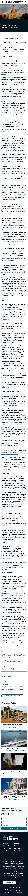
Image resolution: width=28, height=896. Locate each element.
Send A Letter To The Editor (13, 696)
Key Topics (17, 843)
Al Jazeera (17, 129)
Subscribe (13, 828)
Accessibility (19, 892)
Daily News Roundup (6, 676)
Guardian (20, 84)
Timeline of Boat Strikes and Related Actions (13, 749)
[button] (25, 2)
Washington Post (16, 199)
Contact (5, 850)
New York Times (13, 405)
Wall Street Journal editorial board (16, 272)
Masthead (6, 845)
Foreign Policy (5, 387)
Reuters (3, 74)
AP (9, 604)
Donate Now (9, 882)
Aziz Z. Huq (22, 799)
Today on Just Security (9, 815)
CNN (13, 260)
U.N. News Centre (16, 150)
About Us (6, 843)
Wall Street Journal (17, 424)
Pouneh (5, 684)
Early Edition (6, 813)
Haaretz (3, 98)
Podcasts (17, 850)
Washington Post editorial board (9, 454)
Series (16, 845)
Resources (17, 848)
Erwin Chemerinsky (13, 799)
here (2, 44)
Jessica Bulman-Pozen (13, 775)
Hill (2, 213)
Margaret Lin (18, 750)
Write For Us (7, 848)
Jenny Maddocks (12, 727)
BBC (10, 342)
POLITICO (22, 509)
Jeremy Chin (11, 750)
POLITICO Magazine (6, 469)
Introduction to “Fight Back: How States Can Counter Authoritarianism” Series (13, 797)
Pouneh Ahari (6, 35)
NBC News (4, 241)
